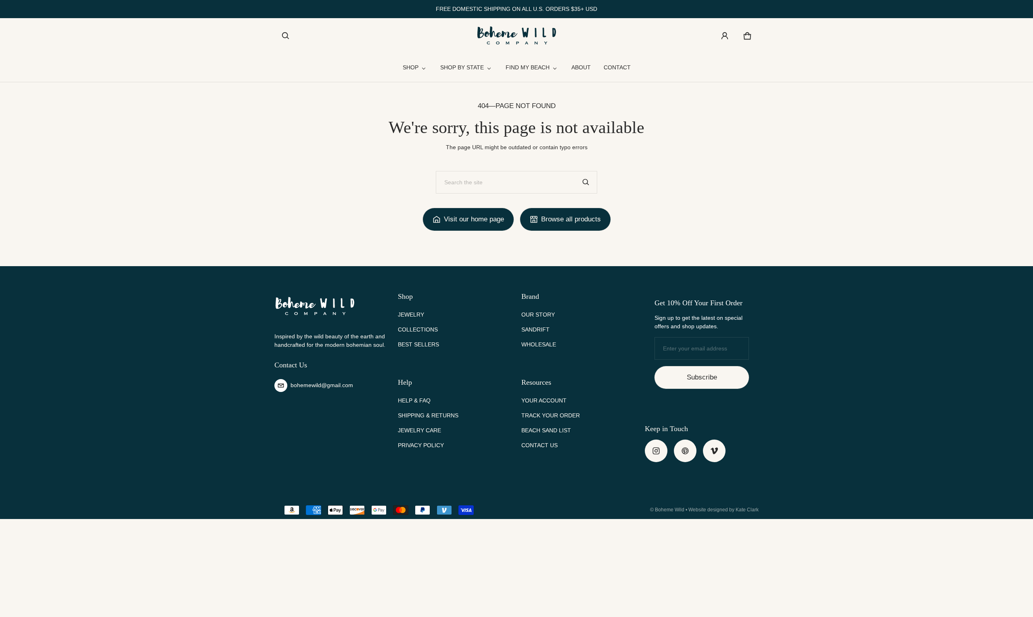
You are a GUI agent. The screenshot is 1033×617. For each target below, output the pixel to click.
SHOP (410, 67)
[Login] (724, 36)
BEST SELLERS (418, 344)
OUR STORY (538, 314)
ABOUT (581, 67)
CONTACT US (539, 445)
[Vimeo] (714, 451)
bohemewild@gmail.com (322, 385)
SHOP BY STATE (462, 67)
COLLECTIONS (418, 329)
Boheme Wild (669, 510)
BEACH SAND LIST (546, 430)
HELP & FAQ (414, 400)
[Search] (586, 182)
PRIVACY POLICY (421, 445)
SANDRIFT (535, 329)
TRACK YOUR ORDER (550, 415)
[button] (285, 36)
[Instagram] (656, 451)
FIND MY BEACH (528, 67)
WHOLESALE (538, 344)
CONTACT (617, 67)
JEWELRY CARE (419, 430)
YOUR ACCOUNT (544, 400)
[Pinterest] (685, 451)
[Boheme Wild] (516, 36)
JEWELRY (411, 314)
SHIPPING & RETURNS (428, 415)
